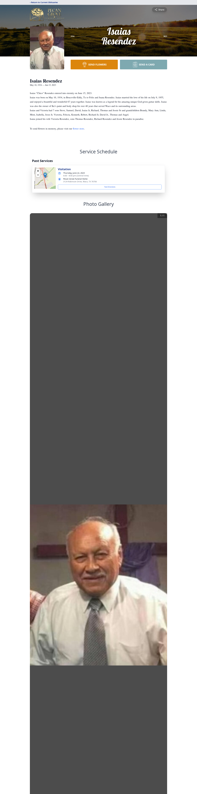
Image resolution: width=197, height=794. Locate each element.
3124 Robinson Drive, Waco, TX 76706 (80, 181)
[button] (45, 175)
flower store (78, 128)
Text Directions (109, 187)
